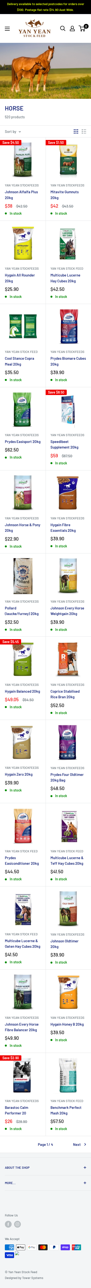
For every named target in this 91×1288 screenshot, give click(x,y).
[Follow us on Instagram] (17, 1224)
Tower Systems (32, 1278)
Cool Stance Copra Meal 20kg (19, 361)
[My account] (72, 28)
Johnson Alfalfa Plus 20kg (21, 195)
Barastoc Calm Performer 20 (16, 1110)
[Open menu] (7, 29)
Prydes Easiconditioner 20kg (22, 860)
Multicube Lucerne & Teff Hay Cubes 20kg (66, 860)
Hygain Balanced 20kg (22, 691)
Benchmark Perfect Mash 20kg (66, 1110)
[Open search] (63, 28)
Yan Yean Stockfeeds (22, 185)
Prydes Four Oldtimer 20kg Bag (67, 777)
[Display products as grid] (76, 131)
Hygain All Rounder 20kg (20, 278)
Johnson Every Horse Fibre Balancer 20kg (22, 1027)
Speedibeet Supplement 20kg (64, 444)
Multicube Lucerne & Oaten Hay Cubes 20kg (22, 943)
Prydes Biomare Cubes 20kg (68, 361)
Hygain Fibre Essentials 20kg (63, 528)
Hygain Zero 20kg (19, 774)
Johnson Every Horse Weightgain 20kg (67, 611)
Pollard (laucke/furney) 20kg (22, 611)
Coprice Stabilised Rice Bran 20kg (65, 694)
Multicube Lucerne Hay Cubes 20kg (65, 278)
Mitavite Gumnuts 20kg (64, 195)
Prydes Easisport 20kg (23, 441)
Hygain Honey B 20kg (67, 1024)
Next (77, 1144)
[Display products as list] (84, 131)
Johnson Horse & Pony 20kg (22, 528)
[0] (82, 28)
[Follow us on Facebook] (8, 1224)
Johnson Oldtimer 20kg (64, 944)
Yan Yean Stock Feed (66, 268)
